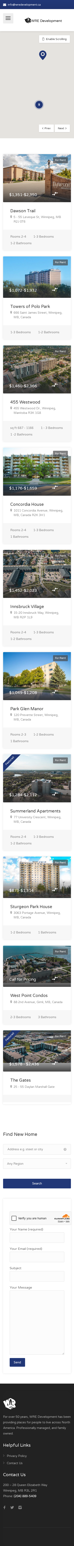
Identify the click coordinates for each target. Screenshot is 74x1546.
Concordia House (27, 504)
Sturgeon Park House (31, 906)
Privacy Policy (17, 1456)
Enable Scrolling (56, 39)
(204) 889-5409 (25, 1496)
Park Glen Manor (26, 709)
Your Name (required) (26, 1229)
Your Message (21, 1287)
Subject (15, 1268)
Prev (48, 128)
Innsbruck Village (27, 606)
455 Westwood (25, 402)
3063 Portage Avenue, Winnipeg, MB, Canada (37, 915)
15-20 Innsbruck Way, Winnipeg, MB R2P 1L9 (36, 615)
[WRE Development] (43, 18)
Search (37, 1183)
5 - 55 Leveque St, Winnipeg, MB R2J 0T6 (37, 219)
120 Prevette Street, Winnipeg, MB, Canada (36, 717)
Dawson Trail (22, 211)
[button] (42, 55)
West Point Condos (29, 995)
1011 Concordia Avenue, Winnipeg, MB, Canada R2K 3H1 (38, 513)
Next (61, 128)
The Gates (20, 1080)
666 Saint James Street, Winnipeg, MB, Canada (38, 315)
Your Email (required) (26, 1249)
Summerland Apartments (35, 811)
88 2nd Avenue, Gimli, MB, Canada (38, 1002)
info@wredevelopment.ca (24, 4)
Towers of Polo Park (30, 306)
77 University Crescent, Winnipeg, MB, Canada (37, 819)
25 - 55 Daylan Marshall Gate (34, 1087)
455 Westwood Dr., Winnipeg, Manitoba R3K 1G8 (35, 410)
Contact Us (15, 1463)
